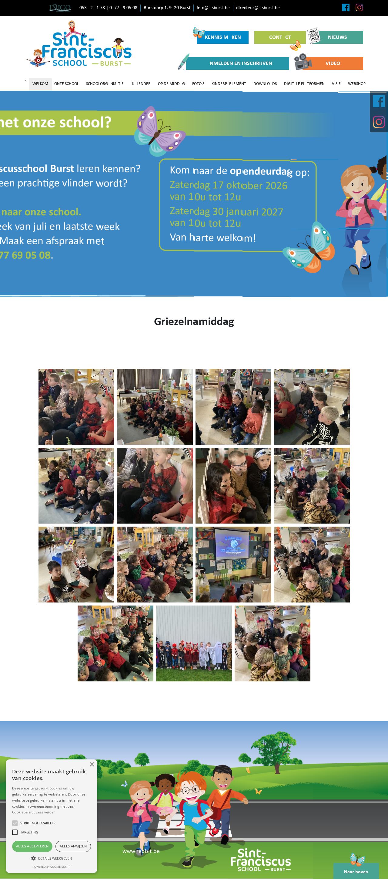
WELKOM (40, 84)
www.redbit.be (141, 851)
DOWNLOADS (265, 84)
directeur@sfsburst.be (258, 7)
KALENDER (141, 84)
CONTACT (280, 37)
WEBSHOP (357, 84)
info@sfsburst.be (213, 7)
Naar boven (356, 872)
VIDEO (333, 63)
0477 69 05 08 (123, 7)
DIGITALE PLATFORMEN (304, 84)
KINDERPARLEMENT (229, 84)
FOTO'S (198, 84)
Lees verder (45, 812)
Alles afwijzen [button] (73, 846)
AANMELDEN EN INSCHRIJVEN (237, 63)
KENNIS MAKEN (223, 37)
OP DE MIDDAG (171, 84)
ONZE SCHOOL (66, 84)
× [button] (91, 764)
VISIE (336, 84)
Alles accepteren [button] (32, 846)
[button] (51, 858)
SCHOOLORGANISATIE (105, 84)
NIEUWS (337, 37)
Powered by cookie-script (52, 867)
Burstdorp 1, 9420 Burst (167, 7)
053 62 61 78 (92, 7)
